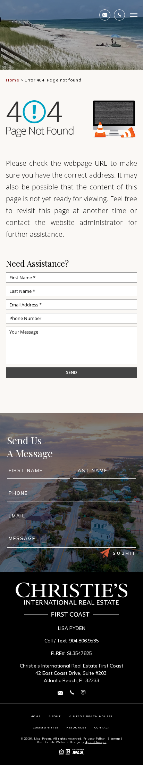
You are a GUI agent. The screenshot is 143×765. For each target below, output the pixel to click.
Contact (102, 727)
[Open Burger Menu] (133, 15)
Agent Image (96, 742)
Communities (45, 727)
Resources (76, 727)
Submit (124, 553)
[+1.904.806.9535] (119, 15)
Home (36, 716)
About (55, 716)
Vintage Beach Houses (90, 716)
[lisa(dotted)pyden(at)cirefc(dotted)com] (104, 15)
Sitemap (114, 738)
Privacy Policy (93, 738)
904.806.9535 (84, 641)
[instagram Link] (83, 692)
